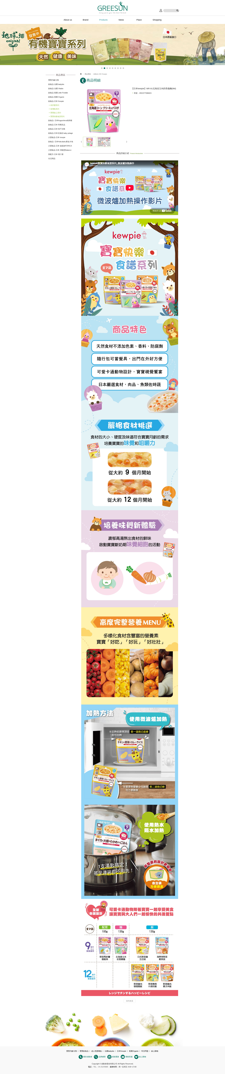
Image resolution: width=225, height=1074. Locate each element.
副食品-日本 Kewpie (56, 101)
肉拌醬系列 (54, 105)
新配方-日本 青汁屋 (55, 154)
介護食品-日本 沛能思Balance (59, 150)
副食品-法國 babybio (56, 84)
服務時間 (113, 1067)
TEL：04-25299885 (100, 1067)
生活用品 (51, 158)
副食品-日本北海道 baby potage (60, 133)
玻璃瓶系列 (54, 109)
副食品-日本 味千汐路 (56, 129)
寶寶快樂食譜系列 (57, 116)
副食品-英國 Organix (56, 97)
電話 (90, 1067)
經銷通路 (115, 1057)
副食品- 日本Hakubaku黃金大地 (60, 142)
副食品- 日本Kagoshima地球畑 (60, 120)
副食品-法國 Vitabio (55, 88)
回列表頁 (129, 1001)
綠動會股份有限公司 (112, 8)
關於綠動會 (87, 1057)
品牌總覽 (102, 1057)
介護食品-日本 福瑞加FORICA (60, 146)
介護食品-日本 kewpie (56, 137)
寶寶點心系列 (55, 113)
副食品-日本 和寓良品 (56, 125)
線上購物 (142, 1057)
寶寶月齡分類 (53, 80)
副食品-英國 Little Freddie (58, 93)
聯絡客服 (129, 1057)
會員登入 (160, 10)
